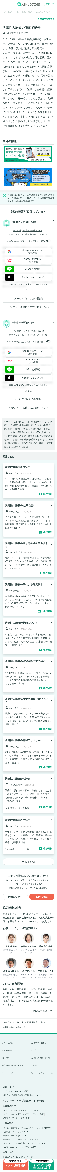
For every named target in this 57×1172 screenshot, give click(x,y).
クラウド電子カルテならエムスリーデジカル (20, 1110)
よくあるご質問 (8, 1043)
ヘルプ (33, 1050)
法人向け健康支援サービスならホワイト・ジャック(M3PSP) (27, 1128)
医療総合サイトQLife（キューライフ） (18, 1157)
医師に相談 (42, 896)
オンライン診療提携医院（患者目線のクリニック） (23, 1095)
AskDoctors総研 (21, 1091)
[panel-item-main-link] (28, 480)
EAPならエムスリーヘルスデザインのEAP (19, 1147)
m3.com (33, 921)
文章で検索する (45, 19)
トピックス (7, 1091)
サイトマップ (7, 1073)
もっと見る (28, 861)
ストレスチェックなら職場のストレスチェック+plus (24, 1143)
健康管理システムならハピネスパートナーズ (20, 1139)
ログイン (50, 4)
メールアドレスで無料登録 (28, 298)
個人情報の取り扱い (32, 230)
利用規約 (17, 230)
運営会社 (34, 1065)
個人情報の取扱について (40, 1058)
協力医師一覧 (7, 1050)
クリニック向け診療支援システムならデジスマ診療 (23, 1114)
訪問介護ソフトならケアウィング (16, 1118)
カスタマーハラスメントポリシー (42, 1074)
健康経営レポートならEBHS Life (16, 1132)
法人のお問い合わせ (38, 1043)
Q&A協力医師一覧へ (43, 1010)
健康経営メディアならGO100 (14, 1136)
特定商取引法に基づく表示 (12, 1065)
